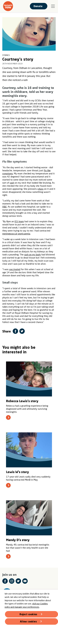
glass (40, 188)
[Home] (8, 6)
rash (12, 182)
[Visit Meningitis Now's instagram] (11, 581)
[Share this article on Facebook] (15, 331)
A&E (4, 206)
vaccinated (14, 269)
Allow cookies (28, 621)
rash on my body (32, 254)
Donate (38, 6)
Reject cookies (28, 614)
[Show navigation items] (53, 6)
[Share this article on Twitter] (22, 331)
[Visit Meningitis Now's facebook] (5, 581)
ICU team (19, 221)
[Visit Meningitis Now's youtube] (25, 581)
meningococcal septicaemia (16, 233)
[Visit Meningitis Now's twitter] (18, 581)
